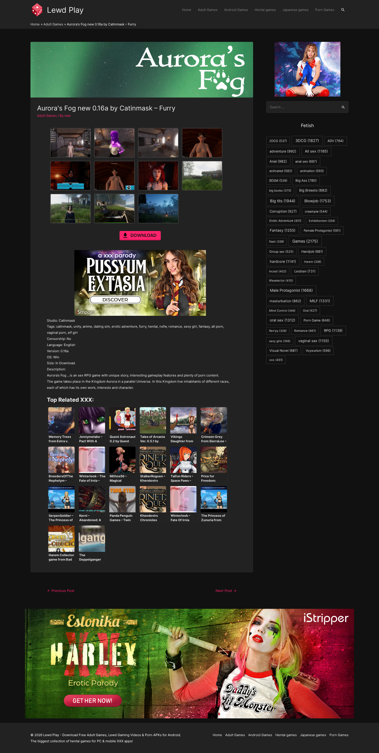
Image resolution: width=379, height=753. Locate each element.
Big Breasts (313, 190)
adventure (283, 151)
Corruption (283, 211)
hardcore (283, 261)
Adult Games (208, 10)
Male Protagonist (291, 290)
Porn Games (324, 10)
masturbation (285, 301)
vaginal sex (313, 341)
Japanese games (295, 10)
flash (276, 241)
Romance (305, 330)
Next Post (226, 591)
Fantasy (282, 230)
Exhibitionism (322, 220)
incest (277, 271)
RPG (333, 330)
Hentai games (265, 10)
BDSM (278, 180)
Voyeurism (318, 351)
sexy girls (279, 341)
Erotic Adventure (285, 220)
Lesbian (304, 271)
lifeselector (281, 280)
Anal (278, 161)
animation (312, 171)
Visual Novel (283, 350)
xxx (276, 360)
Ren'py (278, 330)
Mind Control (282, 310)
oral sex (282, 320)
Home (186, 10)
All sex (316, 151)
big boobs (280, 190)
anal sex (306, 161)
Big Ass (306, 180)
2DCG (278, 141)
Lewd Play (65, 9)
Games (305, 241)
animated (280, 171)
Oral (310, 310)
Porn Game (317, 320)
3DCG (307, 140)
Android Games (236, 10)
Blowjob (317, 201)
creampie (316, 211)
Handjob (312, 252)
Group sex (281, 251)
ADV (335, 141)
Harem (312, 261)
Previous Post (60, 591)
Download (143, 235)
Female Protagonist (322, 230)
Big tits (282, 201)
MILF (320, 301)
